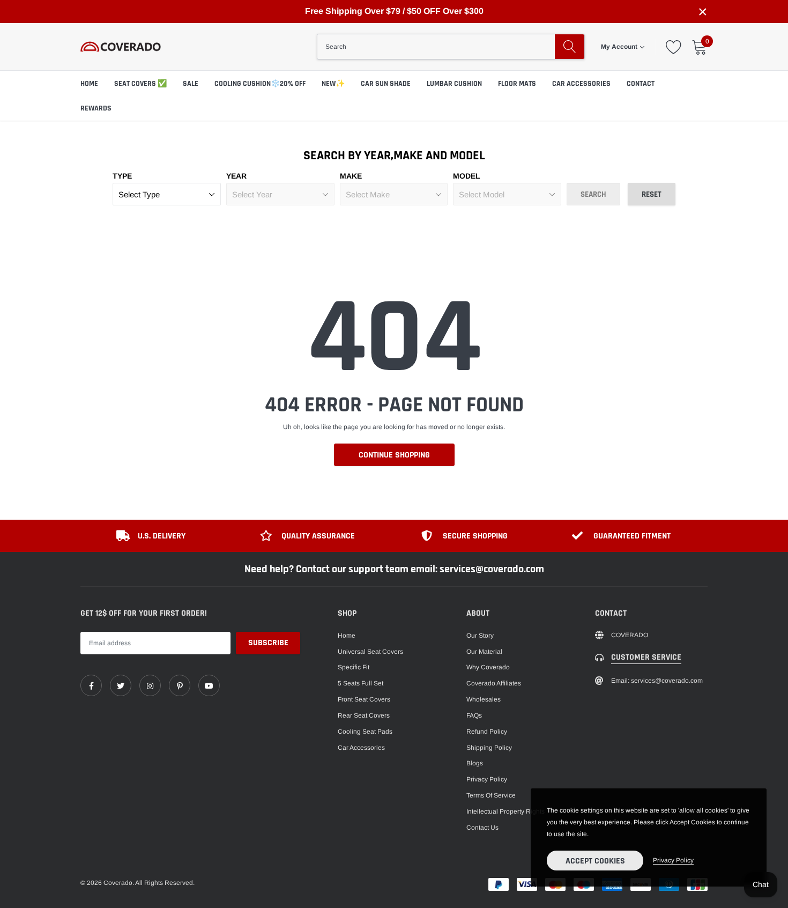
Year (236, 176)
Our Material (484, 651)
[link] (91, 685)
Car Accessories (581, 83)
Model (466, 176)
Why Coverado (488, 667)
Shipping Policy (489, 747)
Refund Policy (486, 731)
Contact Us (482, 827)
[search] (569, 46)
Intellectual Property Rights (505, 811)
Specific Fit (353, 667)
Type (122, 176)
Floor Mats (517, 83)
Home (346, 635)
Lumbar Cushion (454, 83)
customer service (646, 657)
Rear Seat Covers (364, 715)
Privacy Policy (486, 779)
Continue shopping (394, 455)
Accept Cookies (595, 861)
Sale (190, 83)
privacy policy (673, 860)
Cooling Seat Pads (365, 731)
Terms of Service (491, 795)
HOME (89, 83)
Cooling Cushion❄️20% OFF (260, 83)
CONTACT (641, 83)
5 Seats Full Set (360, 683)
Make (351, 176)
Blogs (474, 763)
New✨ (333, 83)
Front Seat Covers (364, 699)
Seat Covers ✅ (140, 83)
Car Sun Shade (386, 83)
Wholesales (483, 699)
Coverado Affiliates (493, 683)
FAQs (474, 715)
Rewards (95, 108)
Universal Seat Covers (370, 651)
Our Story (480, 635)
